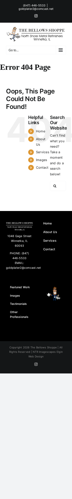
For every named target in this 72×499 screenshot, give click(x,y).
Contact (42, 167)
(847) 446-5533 (34, 5)
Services (42, 152)
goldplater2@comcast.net (36, 8)
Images (41, 160)
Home (40, 131)
